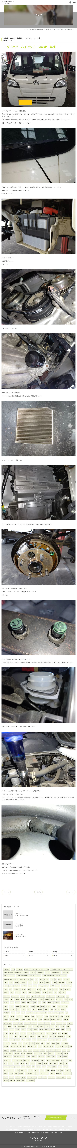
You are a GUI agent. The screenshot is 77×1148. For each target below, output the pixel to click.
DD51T (50, 992)
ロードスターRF (67, 1073)
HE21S (57, 1029)
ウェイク (30, 1070)
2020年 (55, 955)
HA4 (52, 1009)
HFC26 (5, 1033)
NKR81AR (6, 1046)
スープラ (45, 1063)
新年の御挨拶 (35, 1060)
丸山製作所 (6, 1013)
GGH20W (27, 1016)
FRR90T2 (34, 1023)
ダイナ (23, 1040)
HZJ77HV (50, 1040)
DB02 (51, 1063)
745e (62, 1070)
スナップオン (59, 1053)
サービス (33, 972)
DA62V (17, 1067)
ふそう (60, 979)
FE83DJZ (63, 1009)
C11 (11, 999)
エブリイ (41, 986)
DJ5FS (42, 1043)
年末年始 (21, 1073)
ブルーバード (67, 989)
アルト (69, 986)
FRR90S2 (11, 1077)
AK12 (47, 996)
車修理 (13, 969)
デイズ (49, 989)
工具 (35, 1046)
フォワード (27, 1023)
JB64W (5, 1073)
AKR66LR (39, 1063)
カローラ (6, 1016)
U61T (18, 1009)
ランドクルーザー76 (60, 1036)
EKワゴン (34, 1056)
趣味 (33, 1067)
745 (59, 1033)
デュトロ (41, 999)
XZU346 (16, 1063)
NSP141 (62, 1026)
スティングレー (15, 996)
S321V (30, 986)
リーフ (33, 989)
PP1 (38, 996)
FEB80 (53, 1023)
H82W (28, 1056)
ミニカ (42, 1070)
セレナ (68, 1029)
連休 (5, 1063)
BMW (52, 979)
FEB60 (5, 982)
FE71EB (17, 1006)
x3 (55, 979)
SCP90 (40, 1019)
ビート (33, 996)
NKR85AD (42, 1060)
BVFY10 (40, 1009)
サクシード (31, 992)
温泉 (58, 1043)
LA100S (23, 1053)
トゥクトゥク (7, 1060)
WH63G (69, 1060)
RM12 (12, 1002)
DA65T (32, 1006)
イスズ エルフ (59, 1046)
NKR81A (65, 1056)
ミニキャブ (12, 1009)
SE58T (16, 1036)
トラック (46, 979)
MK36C (6, 1019)
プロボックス (23, 982)
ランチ (40, 1046)
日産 (29, 989)
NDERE (5, 1077)
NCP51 (16, 982)
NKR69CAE (6, 996)
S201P (34, 1040)
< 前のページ (6, 892)
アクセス (48, 972)
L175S (30, 1050)
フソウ (19, 1043)
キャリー (45, 992)
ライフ (63, 1050)
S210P (35, 986)
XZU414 (47, 999)
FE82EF (22, 1063)
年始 (66, 1013)
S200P (32, 1016)
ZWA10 (41, 1029)
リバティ (6, 1002)
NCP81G (42, 1050)
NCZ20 (61, 1063)
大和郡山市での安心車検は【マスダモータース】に (28, 975)
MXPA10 (66, 1067)
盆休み (54, 1067)
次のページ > (71, 892)
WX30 (42, 1006)
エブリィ (59, 1019)
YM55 (46, 1016)
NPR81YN (30, 1046)
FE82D (37, 1006)
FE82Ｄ (23, 1067)
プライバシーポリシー (9, 975)
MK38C (19, 1050)
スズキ (30, 982)
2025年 (7, 952)
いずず (52, 986)
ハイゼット (24, 986)
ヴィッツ (34, 1019)
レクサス (35, 1029)
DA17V (46, 986)
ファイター (18, 992)
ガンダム (10, 1063)
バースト (51, 1053)
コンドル (67, 1016)
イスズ (20, 1023)
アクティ (46, 1009)
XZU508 (6, 1080)
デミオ (37, 1043)
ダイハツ (17, 986)
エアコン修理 (41, 1056)
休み (24, 1046)
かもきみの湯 (65, 1043)
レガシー (70, 1023)
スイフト (48, 1006)
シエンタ (36, 1050)
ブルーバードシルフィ (39, 1033)
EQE (37, 1073)
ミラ (58, 1070)
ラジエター (29, 1013)
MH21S (52, 1073)
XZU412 (29, 1040)
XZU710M (12, 1080)
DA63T (44, 1067)
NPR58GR (59, 1023)
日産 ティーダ (60, 996)
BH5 (5, 1026)
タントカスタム (7, 1023)
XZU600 (38, 1067)
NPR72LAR (64, 1033)
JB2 (68, 1050)
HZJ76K (69, 1036)
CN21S (54, 1033)
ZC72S (53, 1006)
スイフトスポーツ (22, 1026)
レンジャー (16, 989)
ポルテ (11, 1019)
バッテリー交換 (38, 1053)
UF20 (70, 1046)
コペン (51, 1026)
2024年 (31, 952)
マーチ (42, 996)
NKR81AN (14, 1043)
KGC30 (23, 1009)
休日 (66, 1063)
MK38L (47, 1070)
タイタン (12, 1040)
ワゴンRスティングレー (19, 1056)
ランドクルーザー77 (17, 1060)
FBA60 (41, 1026)
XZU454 (12, 1067)
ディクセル (23, 1033)
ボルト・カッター (61, 1077)
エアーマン (26, 1060)
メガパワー (23, 1070)
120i (66, 1046)
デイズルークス (24, 1006)
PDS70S (5, 1006)
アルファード (19, 1016)
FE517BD (23, 1019)
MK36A (61, 1016)
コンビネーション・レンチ (53, 1060)
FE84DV (53, 996)
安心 (41, 979)
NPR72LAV (50, 1002)
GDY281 (6, 1067)
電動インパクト (7, 1056)
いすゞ (63, 992)
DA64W (53, 1070)
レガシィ (18, 1077)
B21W (46, 1026)
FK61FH (24, 992)
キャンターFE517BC (48, 1046)
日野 (10, 989)
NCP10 (44, 1077)
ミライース (57, 1040)
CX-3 (54, 1056)
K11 (27, 1063)
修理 (36, 979)
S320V (70, 999)
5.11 (40, 1077)
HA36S (5, 989)
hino (15, 1026)
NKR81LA (63, 1060)
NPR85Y (29, 999)
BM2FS (17, 1029)
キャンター (66, 979)
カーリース (45, 1036)
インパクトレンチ (44, 1073)
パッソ (28, 1009)
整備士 (18, 1080)
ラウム (55, 1063)
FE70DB (23, 999)
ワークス (49, 1033)
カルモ (51, 1036)
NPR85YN (66, 1019)
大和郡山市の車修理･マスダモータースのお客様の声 (16, 972)
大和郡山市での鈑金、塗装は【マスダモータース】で (16, 979)
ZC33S (29, 1026)
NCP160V (38, 992)
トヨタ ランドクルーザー (40, 1013)
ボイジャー (69, 982)
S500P (67, 1026)
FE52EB (44, 989)
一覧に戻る (38, 892)
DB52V (9, 1026)
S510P (53, 1050)
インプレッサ (59, 999)
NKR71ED (57, 1009)
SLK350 (6, 1009)
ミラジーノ (26, 1043)
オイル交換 (29, 1053)
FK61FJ (34, 999)
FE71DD (11, 986)
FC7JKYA (23, 989)
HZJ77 (50, 1013)
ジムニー (68, 1070)
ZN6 (55, 992)
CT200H (47, 1029)
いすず (28, 1019)
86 (59, 992)
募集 (23, 1080)
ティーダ (6, 999)
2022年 (7, 955)
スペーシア (47, 982)
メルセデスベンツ (30, 1073)
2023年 (55, 952)
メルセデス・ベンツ (62, 1006)
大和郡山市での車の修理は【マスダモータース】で (54, 975)
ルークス (55, 989)
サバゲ (23, 1077)
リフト (17, 1070)
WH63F (17, 1040)
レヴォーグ (32, 1036)
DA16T (26, 1036)
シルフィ (6, 992)
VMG (39, 1036)
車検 (32, 979)
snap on (66, 1053)
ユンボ (29, 1029)
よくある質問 (40, 972)
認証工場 (6, 1050)
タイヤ (45, 1053)
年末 (62, 1013)
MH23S (22, 996)
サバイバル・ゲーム (32, 1077)
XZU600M (40, 1023)
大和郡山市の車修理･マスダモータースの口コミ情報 (36, 969)
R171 (64, 1023)
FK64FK (11, 1006)
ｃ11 (67, 996)
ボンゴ (5, 1036)
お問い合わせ (65, 972)
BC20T (18, 1013)
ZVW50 (23, 1002)
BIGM (13, 1013)
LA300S (64, 1040)
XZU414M (29, 1002)
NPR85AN (17, 1053)
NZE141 (12, 1016)
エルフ (57, 986)
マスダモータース (56, 972)
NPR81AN (63, 986)
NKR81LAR (58, 1073)
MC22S (41, 982)
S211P (16, 1033)
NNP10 (16, 1019)
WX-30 (63, 1029)
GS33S (5, 986)
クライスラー (61, 982)
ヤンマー (23, 1029)
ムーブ (25, 1050)
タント (28, 1067)
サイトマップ (58, 1132)
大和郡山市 (6, 969)
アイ (39, 1002)
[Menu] (74, 2)
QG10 (12, 992)
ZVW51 (5, 1040)
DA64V (48, 1043)
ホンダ (27, 996)
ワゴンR (35, 982)
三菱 (35, 1002)
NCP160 (11, 1033)
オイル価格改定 (30, 1080)
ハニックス (6, 1043)
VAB (66, 999)
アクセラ (11, 1029)
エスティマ (46, 1019)
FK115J (48, 1050)
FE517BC (47, 1023)
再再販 (11, 1073)
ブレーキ (30, 1033)
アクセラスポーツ (8, 1053)
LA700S (36, 1070)
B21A (61, 989)
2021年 (31, 955)
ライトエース (39, 1016)
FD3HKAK (17, 999)
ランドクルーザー (42, 1040)
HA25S (58, 1050)
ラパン (52, 1029)
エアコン (49, 1056)
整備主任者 (13, 1050)
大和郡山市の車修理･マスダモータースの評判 (61, 969)
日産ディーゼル (53, 1016)
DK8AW (59, 1056)
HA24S (49, 1067)
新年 (16, 1073)
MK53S (54, 982)
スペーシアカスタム (8, 1070)
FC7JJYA (36, 1026)
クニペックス (51, 1077)
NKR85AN (56, 1013)
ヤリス (60, 1067)
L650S (32, 1043)
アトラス (32, 1063)
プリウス (17, 1002)
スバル (52, 999)
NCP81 (69, 1077)
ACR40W (53, 1019)
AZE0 (38, 989)
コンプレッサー (65, 1002)
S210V (23, 1013)
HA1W (44, 1002)
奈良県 (53, 1043)
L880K (56, 1026)
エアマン (57, 1002)
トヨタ (10, 982)
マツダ (5, 1029)
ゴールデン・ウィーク (16, 1046)
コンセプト (19, 969)
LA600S (15, 1023)
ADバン (34, 1009)
